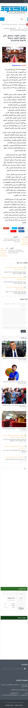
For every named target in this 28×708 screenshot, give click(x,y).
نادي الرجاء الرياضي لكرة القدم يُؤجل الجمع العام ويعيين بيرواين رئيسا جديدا (11, 240)
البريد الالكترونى (9, 44)
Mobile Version (19, 705)
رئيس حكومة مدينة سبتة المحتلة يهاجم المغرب (15, 459)
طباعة (16, 44)
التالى (12, 248)
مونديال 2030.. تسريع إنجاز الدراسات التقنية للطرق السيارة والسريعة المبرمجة (16, 251)
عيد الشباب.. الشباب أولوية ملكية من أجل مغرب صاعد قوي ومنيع (14, 451)
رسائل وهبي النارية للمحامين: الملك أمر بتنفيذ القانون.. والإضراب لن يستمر (15, 272)
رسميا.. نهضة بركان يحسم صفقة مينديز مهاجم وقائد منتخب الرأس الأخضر (15, 282)
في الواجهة (10, 43)
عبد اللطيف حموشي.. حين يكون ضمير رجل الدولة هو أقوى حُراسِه (14, 429)
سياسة (14, 43)
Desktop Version (9, 705)
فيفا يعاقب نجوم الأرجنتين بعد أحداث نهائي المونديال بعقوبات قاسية (15, 292)
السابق (16, 237)
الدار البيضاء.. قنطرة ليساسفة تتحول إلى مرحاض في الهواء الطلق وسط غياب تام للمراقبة (14, 440)
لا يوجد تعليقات (23, 44)
